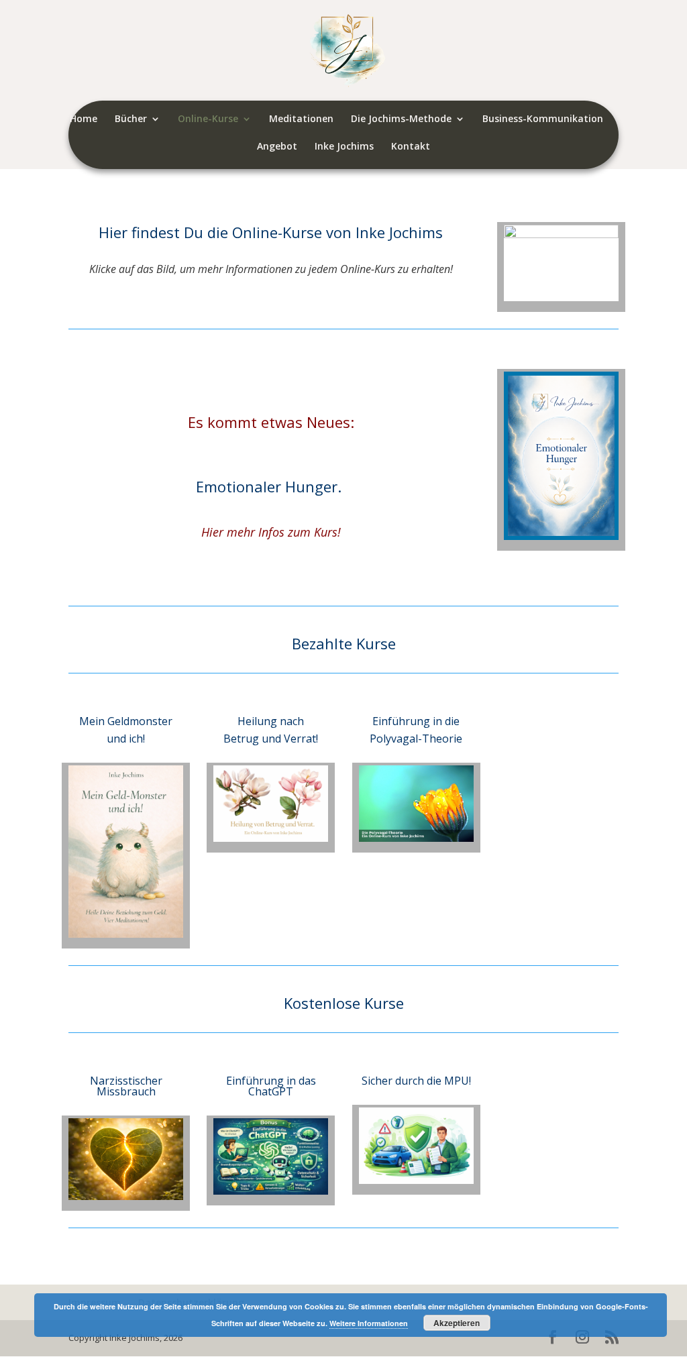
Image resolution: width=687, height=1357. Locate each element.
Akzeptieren (456, 1323)
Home (83, 119)
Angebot (277, 147)
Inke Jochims (344, 147)
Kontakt (410, 147)
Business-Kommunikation (542, 119)
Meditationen (301, 119)
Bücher (131, 119)
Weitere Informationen (368, 1323)
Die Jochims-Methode (401, 119)
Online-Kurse (208, 119)
